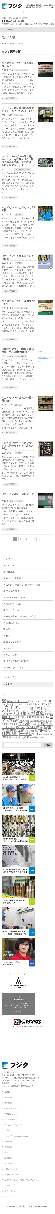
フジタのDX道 (21, 356)
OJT (49, 701)
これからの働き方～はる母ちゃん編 (23, 584)
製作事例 (8, 1141)
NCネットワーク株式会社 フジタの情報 (27, 1026)
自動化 (14, 737)
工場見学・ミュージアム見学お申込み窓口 (21, 1180)
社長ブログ (11, 635)
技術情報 (8, 1103)
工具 (33, 724)
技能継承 (31, 727)
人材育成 (35, 713)
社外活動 (25, 734)
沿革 (6, 1152)
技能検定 (20, 727)
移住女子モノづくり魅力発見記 (21, 616)
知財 (32, 731)
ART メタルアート (15, 667)
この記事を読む (10, 98)
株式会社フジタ (24, 1206)
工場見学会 (8, 727)
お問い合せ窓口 (10, 1169)
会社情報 (8, 1147)
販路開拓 (34, 737)
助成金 (46, 717)
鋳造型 (41, 737)
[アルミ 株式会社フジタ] (27, 6)
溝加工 (27, 731)
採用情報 (8, 1163)
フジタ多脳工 (9, 1119)
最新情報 (8, 1097)
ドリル (12, 711)
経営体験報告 (44, 734)
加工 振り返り (23, 717)
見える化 (24, 737)
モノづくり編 (12, 610)
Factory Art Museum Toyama (16, 1136)
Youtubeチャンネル (22, 169)
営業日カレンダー (11, 1114)
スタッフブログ (21, 70)
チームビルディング (12, 1125)
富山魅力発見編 (13, 604)
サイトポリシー (10, 1191)
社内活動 (10, 733)
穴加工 (35, 734)
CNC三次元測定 (11, 1108)
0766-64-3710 (15, 21)
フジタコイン (22, 711)
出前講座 (48, 714)
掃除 (39, 727)
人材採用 (19, 714)
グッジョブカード (33, 707)
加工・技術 (11, 654)
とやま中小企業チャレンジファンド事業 (17, 704)
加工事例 (37, 717)
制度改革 (10, 572)
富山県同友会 (25, 721)
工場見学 (45, 723)
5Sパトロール (17, 701)
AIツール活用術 (13, 578)
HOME (7, 1092)
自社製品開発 (12, 623)
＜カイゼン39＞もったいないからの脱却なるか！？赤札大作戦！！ (18, 445)
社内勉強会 (43, 730)
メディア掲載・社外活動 (17, 661)
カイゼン (18, 115)
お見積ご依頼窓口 (11, 1174)
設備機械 (8, 1158)
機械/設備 (17, 730)
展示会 (24, 723)
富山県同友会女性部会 (38, 721)
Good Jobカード (37, 701)
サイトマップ (9, 1196)
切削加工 (8, 717)
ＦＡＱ (7, 1185)
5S (4, 700)
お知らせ (10, 629)
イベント (10, 565)
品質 (16, 720)
